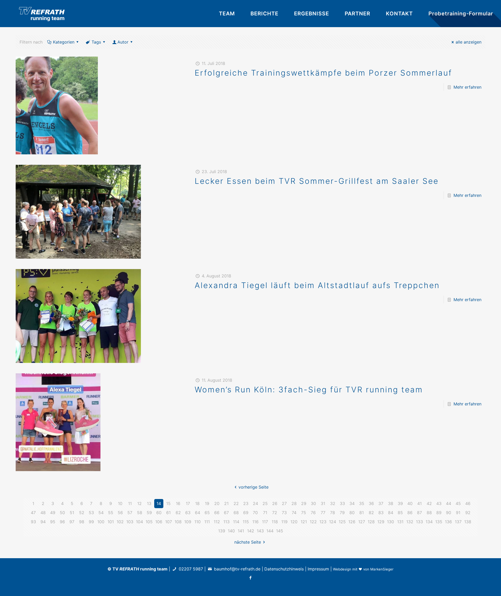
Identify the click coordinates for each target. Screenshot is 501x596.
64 (197, 512)
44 (448, 503)
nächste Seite (247, 542)
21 (226, 503)
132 (409, 521)
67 (226, 512)
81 (361, 512)
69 (245, 512)
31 (323, 503)
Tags (96, 42)
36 (371, 503)
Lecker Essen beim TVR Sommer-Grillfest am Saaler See (317, 181)
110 (197, 521)
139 (221, 530)
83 (381, 512)
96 (62, 521)
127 (361, 521)
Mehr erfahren (467, 87)
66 (216, 512)
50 (62, 512)
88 (429, 512)
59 (149, 512)
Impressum (318, 568)
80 (352, 512)
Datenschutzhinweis (284, 568)
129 (380, 521)
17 (188, 503)
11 (130, 503)
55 (110, 512)
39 (400, 503)
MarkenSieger (381, 569)
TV (125, 568)
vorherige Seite (253, 487)
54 (101, 512)
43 (439, 503)
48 (43, 512)
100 (100, 521)
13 (149, 503)
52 (81, 512)
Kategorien (63, 42)
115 (246, 521)
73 (284, 512)
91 (458, 512)
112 (217, 521)
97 (71, 521)
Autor (122, 42)
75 (303, 512)
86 (410, 512)
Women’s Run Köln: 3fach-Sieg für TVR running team (309, 389)
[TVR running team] (41, 13)
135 (438, 521)
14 (159, 503)
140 (231, 530)
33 (342, 503)
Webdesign (342, 569)
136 (448, 521)
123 (322, 521)
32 (332, 503)
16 (178, 503)
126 (351, 521)
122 (313, 521)
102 (120, 521)
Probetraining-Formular (460, 13)
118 (275, 521)
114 (236, 521)
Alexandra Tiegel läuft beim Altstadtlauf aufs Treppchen (317, 285)
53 (91, 512)
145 (279, 530)
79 (342, 512)
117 (265, 521)
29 (303, 503)
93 (33, 521)
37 (380, 503)
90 (448, 512)
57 (129, 512)
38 (390, 503)
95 (52, 521)
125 (342, 521)
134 (429, 521)
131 (400, 521)
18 (197, 503)
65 (207, 512)
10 (120, 503)
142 (250, 530)
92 (467, 512)
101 (111, 521)
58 (139, 512)
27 (284, 503)
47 (33, 512)
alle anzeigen (468, 42)
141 (241, 530)
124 (332, 521)
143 (260, 530)
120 (293, 521)
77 (323, 512)
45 (458, 503)
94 (43, 521)
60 (159, 512)
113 (226, 521)
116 (255, 521)
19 (207, 503)
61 (168, 512)
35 (361, 503)
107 (168, 521)
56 (120, 512)
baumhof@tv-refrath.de (237, 568)
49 (52, 512)
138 (467, 521)
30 (313, 503)
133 (419, 521)
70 (255, 512)
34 (352, 503)
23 (245, 503)
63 (187, 512)
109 (187, 521)
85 (400, 512)
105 (149, 521)
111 (207, 521)
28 (294, 503)
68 (236, 512)
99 (91, 521)
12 (139, 503)
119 (284, 521)
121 (304, 521)
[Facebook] (250, 577)
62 (178, 512)
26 (274, 503)
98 (81, 521)
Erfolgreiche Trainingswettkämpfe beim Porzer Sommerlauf (323, 72)
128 (371, 521)
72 (274, 512)
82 (371, 512)
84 (390, 512)
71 (265, 512)
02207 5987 (191, 568)
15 (168, 503)
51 (72, 512)
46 (467, 503)
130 (390, 521)
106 (158, 521)
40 (410, 503)
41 (419, 503)
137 (458, 521)
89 (439, 512)
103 (129, 521)
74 (294, 512)
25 (265, 503)
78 (332, 512)
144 (269, 530)
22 (236, 503)
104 (139, 521)
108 (178, 521)
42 (429, 503)
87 (419, 512)
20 (216, 503)
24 (255, 503)
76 (313, 512)
